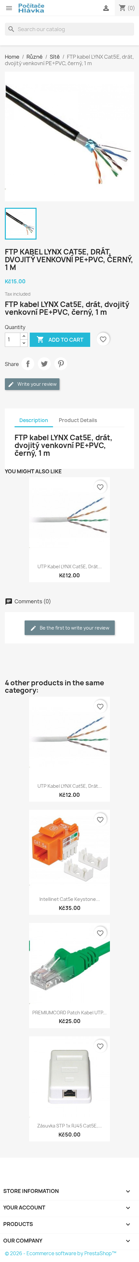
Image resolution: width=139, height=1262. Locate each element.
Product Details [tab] (78, 420)
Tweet (44, 363)
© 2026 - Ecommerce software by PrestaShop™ (60, 1253)
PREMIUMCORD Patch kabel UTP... (69, 1012)
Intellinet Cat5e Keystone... (69, 899)
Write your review (36, 384)
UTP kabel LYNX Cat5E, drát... (69, 566)
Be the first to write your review (74, 628)
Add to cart (60, 339)
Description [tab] (33, 420)
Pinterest (60, 363)
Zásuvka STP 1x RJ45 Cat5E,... (69, 1126)
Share (27, 363)
